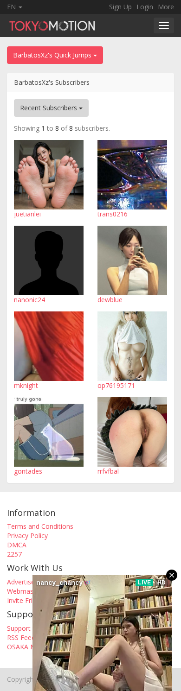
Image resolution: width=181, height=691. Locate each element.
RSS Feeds (23, 637)
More (166, 6)
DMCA (16, 544)
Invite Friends (27, 600)
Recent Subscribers (49, 107)
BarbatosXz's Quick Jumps (53, 55)
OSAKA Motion (29, 646)
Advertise (21, 581)
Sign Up (120, 6)
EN (12, 6)
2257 (14, 554)
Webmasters (26, 591)
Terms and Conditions (40, 526)
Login (144, 6)
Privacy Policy (27, 535)
